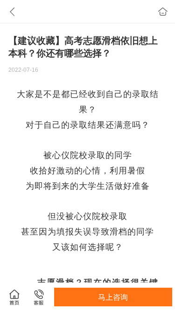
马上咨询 (113, 297)
